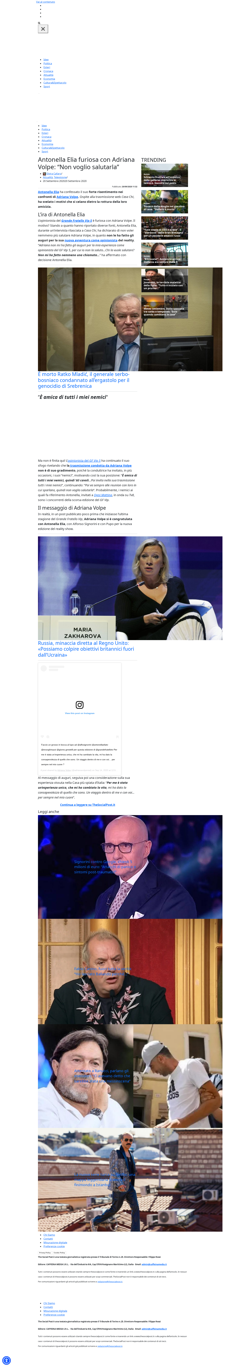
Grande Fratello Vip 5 (76, 220)
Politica (48, 63)
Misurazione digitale (55, 1242)
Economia (49, 79)
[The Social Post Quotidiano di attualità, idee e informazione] (128, 45)
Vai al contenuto (45, 2)
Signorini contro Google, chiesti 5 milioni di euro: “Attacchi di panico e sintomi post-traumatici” (105, 866)
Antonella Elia (48, 192)
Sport (47, 86)
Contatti (48, 1238)
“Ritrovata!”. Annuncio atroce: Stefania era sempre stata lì (162, 261)
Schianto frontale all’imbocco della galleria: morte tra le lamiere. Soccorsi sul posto (162, 180)
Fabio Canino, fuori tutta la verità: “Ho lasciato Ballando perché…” (103, 971)
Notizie (147, 174)
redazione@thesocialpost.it (109, 1281)
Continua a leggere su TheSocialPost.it (87, 805)
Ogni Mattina (103, 495)
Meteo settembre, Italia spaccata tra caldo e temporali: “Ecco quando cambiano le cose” (164, 311)
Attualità (48, 75)
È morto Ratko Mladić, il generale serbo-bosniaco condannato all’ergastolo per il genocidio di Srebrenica (83, 380)
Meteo (146, 306)
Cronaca (48, 71)
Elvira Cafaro (54, 173)
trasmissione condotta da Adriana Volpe (100, 465)
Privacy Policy (45, 1253)
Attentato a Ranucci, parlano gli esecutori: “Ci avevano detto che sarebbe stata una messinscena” (102, 1076)
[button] (6, 1360)
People (147, 279)
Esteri (47, 67)
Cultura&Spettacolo (55, 82)
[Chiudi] (43, 29)
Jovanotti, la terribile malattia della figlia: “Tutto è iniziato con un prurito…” (163, 285)
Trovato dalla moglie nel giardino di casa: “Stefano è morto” (164, 208)
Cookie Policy (59, 1253)
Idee (46, 59)
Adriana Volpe (67, 197)
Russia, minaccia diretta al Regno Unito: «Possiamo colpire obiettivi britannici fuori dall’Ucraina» (86, 649)
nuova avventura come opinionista (91, 240)
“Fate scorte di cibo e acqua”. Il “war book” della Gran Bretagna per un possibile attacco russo (163, 232)
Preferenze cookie (54, 1246)
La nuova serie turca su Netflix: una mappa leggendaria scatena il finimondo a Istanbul (104, 1179)
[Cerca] (39, 22)
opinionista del (84, 460)
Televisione (60, 177)
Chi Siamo (49, 1235)
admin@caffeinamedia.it (154, 1264)
